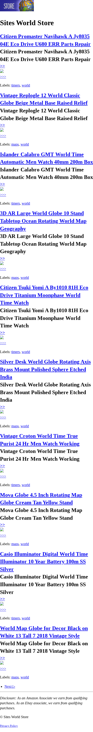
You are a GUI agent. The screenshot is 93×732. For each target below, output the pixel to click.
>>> (3, 77)
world (26, 85)
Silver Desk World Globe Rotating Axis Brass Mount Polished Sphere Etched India (45, 369)
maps (15, 144)
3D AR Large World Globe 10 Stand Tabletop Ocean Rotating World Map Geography (43, 220)
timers (15, 85)
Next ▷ (10, 686)
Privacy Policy (9, 725)
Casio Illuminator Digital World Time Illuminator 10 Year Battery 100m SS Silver (44, 561)
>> (2, 66)
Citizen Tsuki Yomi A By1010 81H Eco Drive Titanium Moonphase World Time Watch (44, 295)
